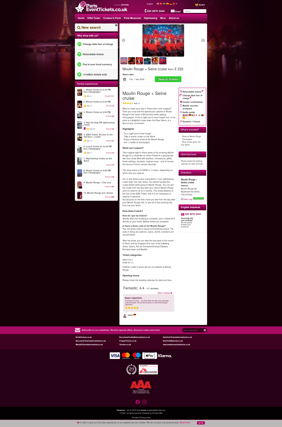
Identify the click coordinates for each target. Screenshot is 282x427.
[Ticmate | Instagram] (144, 402)
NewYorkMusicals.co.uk (173, 340)
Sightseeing (150, 18)
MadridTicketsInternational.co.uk (89, 344)
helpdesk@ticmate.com (156, 410)
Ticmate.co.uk (125, 344)
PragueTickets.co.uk (127, 340)
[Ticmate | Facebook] (137, 402)
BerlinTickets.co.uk (84, 337)
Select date (128, 74)
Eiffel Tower (93, 18)
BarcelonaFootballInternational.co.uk (134, 337)
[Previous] (139, 40)
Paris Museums (132, 18)
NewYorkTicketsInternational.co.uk (177, 337)
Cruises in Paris (112, 18)
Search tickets (168, 79)
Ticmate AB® (157, 413)
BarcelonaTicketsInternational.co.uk (91, 340)
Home (81, 18)
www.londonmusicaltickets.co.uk (176, 344)
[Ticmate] (121, 4)
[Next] (187, 40)
